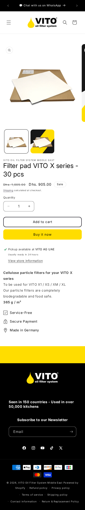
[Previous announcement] (8, 5)
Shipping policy (57, 494)
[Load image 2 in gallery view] (42, 142)
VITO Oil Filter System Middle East (40, 482)
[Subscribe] (71, 432)
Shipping (8, 190)
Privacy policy (61, 487)
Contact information (23, 501)
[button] (9, 22)
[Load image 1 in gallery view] (16, 142)
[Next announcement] (77, 5)
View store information (25, 261)
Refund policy (38, 487)
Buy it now (42, 234)
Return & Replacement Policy (60, 501)
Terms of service (32, 494)
